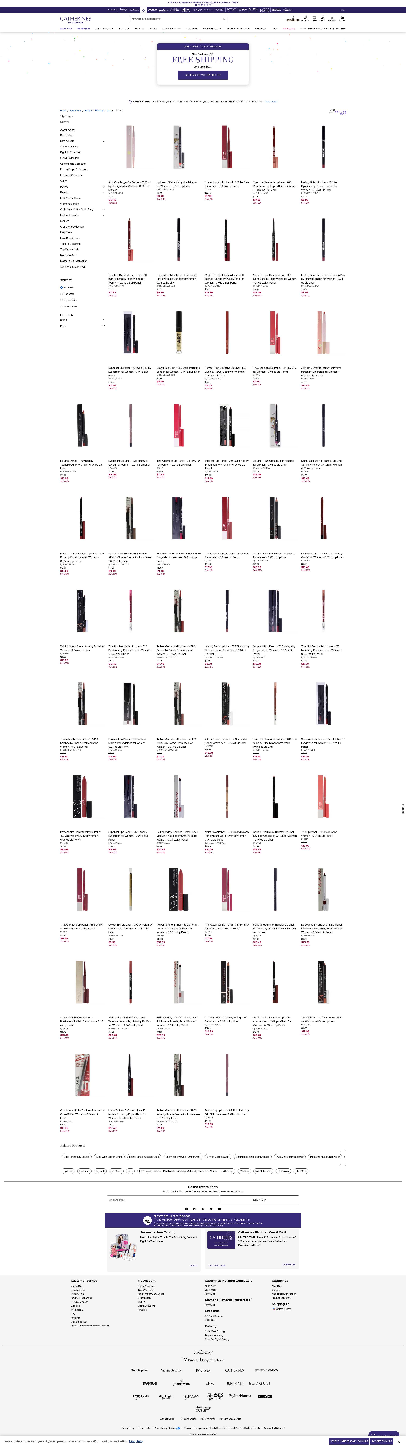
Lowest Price (70, 306)
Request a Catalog (214, 1335)
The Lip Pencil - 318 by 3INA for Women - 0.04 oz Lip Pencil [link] (319, 835)
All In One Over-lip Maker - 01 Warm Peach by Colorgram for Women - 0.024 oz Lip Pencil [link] (321, 373)
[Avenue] (150, 1383)
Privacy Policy (128, 1428)
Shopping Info (78, 1290)
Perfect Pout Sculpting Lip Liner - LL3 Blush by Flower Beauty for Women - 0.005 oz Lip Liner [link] (225, 373)
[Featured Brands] (103, 215)
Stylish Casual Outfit (218, 1156)
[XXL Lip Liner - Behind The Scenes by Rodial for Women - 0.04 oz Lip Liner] (227, 703)
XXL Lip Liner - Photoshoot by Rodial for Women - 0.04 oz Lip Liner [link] (322, 1021)
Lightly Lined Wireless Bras (144, 1156)
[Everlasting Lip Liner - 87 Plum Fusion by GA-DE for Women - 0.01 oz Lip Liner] (227, 1075)
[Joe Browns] (181, 1382)
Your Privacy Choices (165, 1428)
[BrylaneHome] (240, 1396)
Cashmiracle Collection (73, 163)
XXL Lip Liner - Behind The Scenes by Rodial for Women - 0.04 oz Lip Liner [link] (226, 742)
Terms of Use (144, 1428)
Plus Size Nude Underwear (325, 1156)
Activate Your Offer (203, 75)
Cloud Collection (69, 158)
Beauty (88, 110)
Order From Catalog (215, 1331)
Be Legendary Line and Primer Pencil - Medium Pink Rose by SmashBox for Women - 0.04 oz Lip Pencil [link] (178, 837)
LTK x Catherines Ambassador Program (90, 1325)
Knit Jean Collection (71, 175)
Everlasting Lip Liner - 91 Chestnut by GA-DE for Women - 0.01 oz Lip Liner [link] (322, 557)
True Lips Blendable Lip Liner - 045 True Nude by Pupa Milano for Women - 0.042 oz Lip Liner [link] (275, 744)
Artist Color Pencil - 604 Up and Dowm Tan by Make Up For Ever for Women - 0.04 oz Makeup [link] (227, 837)
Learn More (271, 101)
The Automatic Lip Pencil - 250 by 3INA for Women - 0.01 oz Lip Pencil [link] (227, 186)
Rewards (75, 1317)
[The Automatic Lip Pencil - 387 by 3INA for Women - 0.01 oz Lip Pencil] (227, 889)
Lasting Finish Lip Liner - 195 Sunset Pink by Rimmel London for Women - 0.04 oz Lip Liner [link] (177, 280)
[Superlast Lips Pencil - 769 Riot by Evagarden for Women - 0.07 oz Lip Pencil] (130, 796)
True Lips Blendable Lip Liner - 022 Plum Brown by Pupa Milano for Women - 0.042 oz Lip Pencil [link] (275, 187)
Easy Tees (66, 232)
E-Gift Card (210, 1320)
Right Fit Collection (70, 152)
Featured (68, 287)
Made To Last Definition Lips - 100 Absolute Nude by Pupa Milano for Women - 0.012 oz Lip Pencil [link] (272, 1023)
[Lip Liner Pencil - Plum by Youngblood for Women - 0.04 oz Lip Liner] (275, 518)
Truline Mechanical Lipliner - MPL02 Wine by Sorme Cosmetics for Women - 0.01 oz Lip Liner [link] (178, 1115)
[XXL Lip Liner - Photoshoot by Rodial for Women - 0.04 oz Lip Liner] (323, 982)
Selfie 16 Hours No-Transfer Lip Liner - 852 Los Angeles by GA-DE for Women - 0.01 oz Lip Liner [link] (275, 837)
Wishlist (141, 1301)
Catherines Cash (79, 1321)
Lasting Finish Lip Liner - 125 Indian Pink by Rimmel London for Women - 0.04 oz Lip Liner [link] (323, 280)
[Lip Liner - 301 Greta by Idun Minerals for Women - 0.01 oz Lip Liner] (275, 425)
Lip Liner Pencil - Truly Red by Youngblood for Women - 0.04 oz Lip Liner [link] (81, 466)
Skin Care (301, 1171)
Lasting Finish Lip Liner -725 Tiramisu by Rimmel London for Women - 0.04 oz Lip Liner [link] (227, 651)
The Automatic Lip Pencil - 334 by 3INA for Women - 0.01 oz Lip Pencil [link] (178, 464)
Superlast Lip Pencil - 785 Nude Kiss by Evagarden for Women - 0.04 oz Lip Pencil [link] (227, 466)
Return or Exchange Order (151, 1294)
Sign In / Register (146, 1286)
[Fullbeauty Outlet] (203, 1409)
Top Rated (69, 293)
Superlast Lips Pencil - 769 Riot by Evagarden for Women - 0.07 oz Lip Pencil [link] (128, 837)
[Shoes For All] (215, 1396)
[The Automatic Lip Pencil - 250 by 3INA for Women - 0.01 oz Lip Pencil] (227, 147)
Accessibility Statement (274, 1428)
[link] (323, 28)
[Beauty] (103, 192)
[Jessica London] (266, 1370)
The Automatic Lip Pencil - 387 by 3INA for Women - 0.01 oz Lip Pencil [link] (227, 928)
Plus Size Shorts (188, 1419)
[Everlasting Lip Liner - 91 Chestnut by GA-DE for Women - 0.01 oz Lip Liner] (323, 518)
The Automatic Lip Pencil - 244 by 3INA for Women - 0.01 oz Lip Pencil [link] (275, 371)
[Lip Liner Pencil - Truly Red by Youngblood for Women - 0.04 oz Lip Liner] (82, 425)
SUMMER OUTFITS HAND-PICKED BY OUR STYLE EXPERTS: (189, 2)
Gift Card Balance (214, 1316)
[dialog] (343, 10)
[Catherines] (234, 1370)
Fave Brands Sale (70, 238)
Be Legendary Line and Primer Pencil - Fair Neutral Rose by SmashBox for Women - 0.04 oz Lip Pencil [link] (178, 1023)
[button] (203, 2)
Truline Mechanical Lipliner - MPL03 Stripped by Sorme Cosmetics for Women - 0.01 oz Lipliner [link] (80, 744)
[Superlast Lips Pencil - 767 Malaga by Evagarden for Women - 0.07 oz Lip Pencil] (275, 611)
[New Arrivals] (103, 141)
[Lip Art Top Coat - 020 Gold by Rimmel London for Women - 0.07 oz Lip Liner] (179, 332)
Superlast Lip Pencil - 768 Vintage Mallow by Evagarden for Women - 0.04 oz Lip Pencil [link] (127, 744)
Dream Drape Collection (73, 169)
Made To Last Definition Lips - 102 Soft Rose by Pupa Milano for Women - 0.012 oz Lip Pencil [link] (82, 559)
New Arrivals (67, 140)
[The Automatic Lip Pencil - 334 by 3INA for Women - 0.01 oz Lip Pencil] (179, 425)
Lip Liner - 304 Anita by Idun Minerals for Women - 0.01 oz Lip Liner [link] (177, 186)
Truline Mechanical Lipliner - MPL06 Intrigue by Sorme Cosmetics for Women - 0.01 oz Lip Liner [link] (177, 744)
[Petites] (103, 186)
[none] (130, 146)
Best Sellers (66, 135)
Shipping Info (77, 1294)
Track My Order (146, 1290)
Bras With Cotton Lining (109, 1156)
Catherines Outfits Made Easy (76, 209)
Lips (109, 110)
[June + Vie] (235, 1383)
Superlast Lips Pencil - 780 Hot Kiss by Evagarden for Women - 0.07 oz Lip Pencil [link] (323, 744)
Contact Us (76, 1286)
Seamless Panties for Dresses (252, 1156)
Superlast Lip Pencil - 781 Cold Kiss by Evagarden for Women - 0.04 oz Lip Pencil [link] (129, 373)
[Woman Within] (171, 1370)
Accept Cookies (382, 1441)
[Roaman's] (203, 1370)
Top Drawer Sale (69, 249)
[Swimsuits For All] (141, 1396)
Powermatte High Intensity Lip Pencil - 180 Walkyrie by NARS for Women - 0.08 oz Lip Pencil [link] (81, 837)
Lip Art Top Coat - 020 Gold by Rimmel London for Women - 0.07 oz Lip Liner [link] (178, 371)
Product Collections (281, 1297)
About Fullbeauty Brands (284, 1294)
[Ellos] (210, 1383)
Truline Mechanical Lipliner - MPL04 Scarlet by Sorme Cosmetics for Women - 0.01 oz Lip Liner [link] (176, 651)
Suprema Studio (69, 146)
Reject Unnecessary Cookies (349, 1441)
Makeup (99, 110)
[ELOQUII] (259, 1382)
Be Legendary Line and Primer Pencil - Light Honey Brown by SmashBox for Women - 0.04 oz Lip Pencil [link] (322, 930)
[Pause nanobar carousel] (195, 4)
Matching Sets (68, 255)
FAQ (73, 1313)
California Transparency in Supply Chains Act (205, 1428)
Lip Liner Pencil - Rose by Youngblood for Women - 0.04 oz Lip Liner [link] (226, 1021)
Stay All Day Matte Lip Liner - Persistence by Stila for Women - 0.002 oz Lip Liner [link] (82, 1023)
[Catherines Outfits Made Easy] (103, 209)
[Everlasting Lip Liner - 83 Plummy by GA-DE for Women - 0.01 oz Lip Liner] (130, 425)
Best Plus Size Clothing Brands (245, 1428)
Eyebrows (283, 1171)
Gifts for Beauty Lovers (76, 1156)
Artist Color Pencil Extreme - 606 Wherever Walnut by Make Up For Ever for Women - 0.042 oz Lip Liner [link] (129, 1023)
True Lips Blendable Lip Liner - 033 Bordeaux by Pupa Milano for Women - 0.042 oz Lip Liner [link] (130, 651)
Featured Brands (69, 215)
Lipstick (100, 1171)
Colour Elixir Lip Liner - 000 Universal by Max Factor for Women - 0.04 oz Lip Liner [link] (130, 930)
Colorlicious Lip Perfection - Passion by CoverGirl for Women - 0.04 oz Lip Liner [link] (82, 1115)
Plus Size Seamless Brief (290, 1156)
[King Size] (265, 1396)
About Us (276, 1286)
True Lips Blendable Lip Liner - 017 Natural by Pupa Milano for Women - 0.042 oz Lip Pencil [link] (321, 651)
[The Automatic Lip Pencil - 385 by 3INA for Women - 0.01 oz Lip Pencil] (82, 889)
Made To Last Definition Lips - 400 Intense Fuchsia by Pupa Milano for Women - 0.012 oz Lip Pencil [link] (224, 280)
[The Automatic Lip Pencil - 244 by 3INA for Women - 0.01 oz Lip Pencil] (275, 332)
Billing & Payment (79, 1301)
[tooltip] (112, 9)
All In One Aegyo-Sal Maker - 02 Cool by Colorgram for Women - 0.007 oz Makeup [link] (129, 187)
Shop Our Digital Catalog (217, 1339)
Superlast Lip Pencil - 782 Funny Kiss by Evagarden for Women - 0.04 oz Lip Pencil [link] (179, 559)
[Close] (398, 1441)
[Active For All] (166, 1396)
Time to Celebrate (70, 243)
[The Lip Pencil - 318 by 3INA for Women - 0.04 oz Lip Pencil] (323, 796)
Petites (64, 186)
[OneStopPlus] (139, 1370)
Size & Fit (75, 1305)
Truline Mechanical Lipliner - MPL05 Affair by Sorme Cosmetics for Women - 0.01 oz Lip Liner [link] (130, 559)
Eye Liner (84, 1171)
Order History (144, 1297)
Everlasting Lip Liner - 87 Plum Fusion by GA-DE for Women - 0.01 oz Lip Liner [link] (227, 1114)
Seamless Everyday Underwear (183, 1156)
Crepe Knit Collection (72, 226)
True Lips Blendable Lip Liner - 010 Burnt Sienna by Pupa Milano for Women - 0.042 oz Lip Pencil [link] (127, 280)
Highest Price (70, 300)
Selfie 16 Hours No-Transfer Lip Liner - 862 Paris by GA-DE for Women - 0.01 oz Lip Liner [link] (274, 930)
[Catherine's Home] (75, 20)
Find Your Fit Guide (70, 198)
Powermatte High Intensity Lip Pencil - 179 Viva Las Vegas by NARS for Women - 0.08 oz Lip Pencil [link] (178, 930)
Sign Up (259, 1200)
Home (63, 110)
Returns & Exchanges (81, 1297)
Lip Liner (68, 1171)
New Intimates (263, 1171)
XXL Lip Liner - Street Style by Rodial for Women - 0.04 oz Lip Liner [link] (82, 650)
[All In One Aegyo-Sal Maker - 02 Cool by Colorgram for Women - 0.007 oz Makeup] (130, 147)
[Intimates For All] (191, 1396)
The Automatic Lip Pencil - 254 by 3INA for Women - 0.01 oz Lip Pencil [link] (227, 557)
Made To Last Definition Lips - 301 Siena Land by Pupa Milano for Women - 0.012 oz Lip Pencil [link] (275, 280)
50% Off (64, 220)
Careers (276, 1290)
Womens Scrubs (69, 203)
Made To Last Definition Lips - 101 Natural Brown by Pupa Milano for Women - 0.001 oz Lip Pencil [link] (127, 1115)
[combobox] (178, 19)
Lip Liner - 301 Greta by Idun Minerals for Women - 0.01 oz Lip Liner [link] (273, 464)
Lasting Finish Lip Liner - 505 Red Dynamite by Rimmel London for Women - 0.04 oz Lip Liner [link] (319, 187)
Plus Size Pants (207, 1419)
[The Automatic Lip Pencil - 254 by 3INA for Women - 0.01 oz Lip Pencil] (227, 518)
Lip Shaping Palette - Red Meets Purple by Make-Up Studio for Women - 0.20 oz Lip (186, 1171)
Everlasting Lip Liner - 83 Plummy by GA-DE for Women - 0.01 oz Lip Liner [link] (129, 464)
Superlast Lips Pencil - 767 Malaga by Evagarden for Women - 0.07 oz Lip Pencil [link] (274, 651)
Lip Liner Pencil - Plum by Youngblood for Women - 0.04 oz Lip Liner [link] (274, 557)
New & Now (75, 110)
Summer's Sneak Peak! (73, 266)
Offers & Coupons (146, 1305)
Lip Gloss (116, 1171)
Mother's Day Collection (73, 260)
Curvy (63, 180)
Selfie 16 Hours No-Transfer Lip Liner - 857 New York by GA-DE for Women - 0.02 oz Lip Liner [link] (322, 466)
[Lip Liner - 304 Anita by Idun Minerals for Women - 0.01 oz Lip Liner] (179, 147)
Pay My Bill (210, 1293)
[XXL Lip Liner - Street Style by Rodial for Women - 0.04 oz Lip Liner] (82, 611)
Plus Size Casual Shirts (230, 1419)
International (77, 1309)
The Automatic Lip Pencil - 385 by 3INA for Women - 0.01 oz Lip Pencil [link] (82, 928)
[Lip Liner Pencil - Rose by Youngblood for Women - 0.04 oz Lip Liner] (227, 982)
